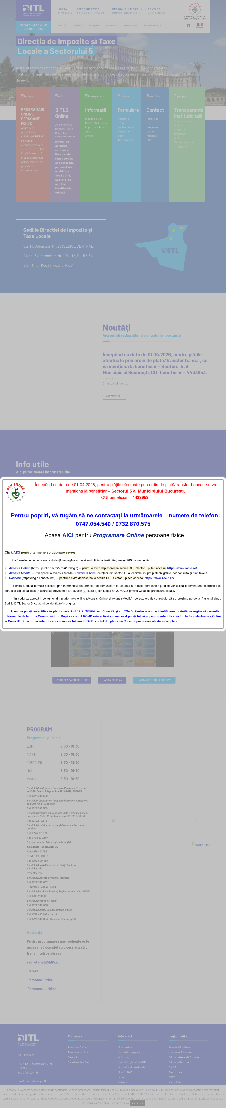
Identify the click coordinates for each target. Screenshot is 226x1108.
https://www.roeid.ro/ (182, 568)
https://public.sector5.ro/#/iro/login (54, 568)
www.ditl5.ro (127, 560)
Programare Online (118, 535)
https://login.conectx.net (38, 578)
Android (80, 573)
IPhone (91, 573)
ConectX (15, 578)
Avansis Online (19, 568)
